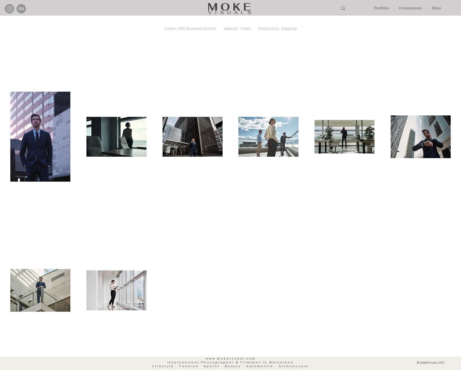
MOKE (230, 7)
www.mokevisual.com (231, 358)
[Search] (343, 8)
